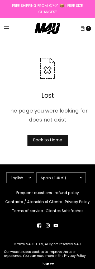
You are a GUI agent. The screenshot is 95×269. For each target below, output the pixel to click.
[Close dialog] (90, 114)
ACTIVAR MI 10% (70, 163)
